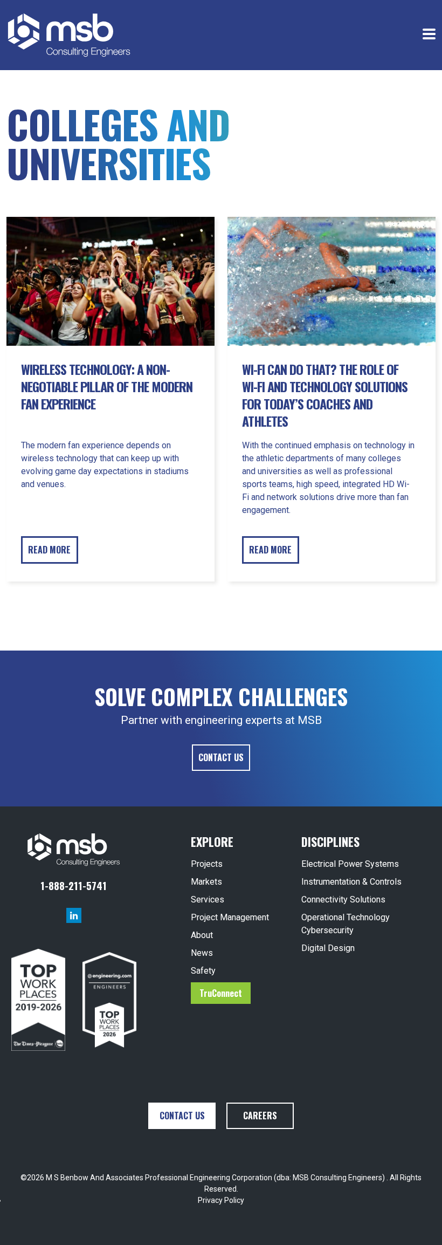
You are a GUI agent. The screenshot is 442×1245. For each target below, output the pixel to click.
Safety (203, 971)
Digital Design (328, 948)
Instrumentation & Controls (351, 882)
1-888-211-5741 (73, 885)
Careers (260, 1115)
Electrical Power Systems (350, 864)
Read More (49, 549)
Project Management (230, 917)
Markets (206, 882)
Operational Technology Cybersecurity (345, 923)
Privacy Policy (221, 1200)
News (202, 953)
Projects (207, 864)
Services (207, 899)
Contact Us (221, 757)
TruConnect (220, 993)
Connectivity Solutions (343, 899)
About (202, 935)
